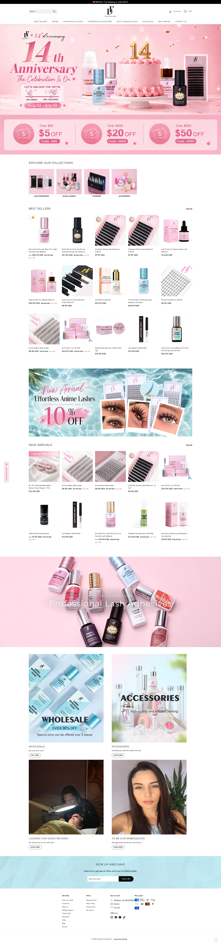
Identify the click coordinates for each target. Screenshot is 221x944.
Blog (63, 923)
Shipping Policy (91, 900)
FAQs (64, 920)
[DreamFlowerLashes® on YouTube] (120, 917)
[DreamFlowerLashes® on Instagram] (111, 917)
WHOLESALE (147, 21)
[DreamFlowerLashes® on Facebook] (116, 917)
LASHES (55, 21)
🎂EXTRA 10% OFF (6, 474)
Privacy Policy (90, 907)
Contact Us (65, 903)
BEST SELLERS (40, 21)
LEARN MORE (118, 755)
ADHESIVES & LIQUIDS (73, 21)
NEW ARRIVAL (164, 21)
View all (189, 208)
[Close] (6, 464)
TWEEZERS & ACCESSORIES (100, 21)
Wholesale (65, 917)
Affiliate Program (67, 910)
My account (90, 910)
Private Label (66, 913)
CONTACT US (181, 21)
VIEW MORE (35, 755)
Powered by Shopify (120, 939)
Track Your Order (67, 900)
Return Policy (90, 903)
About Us (65, 907)
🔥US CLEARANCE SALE (127, 21)
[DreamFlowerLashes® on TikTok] (124, 917)
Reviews (64, 927)
